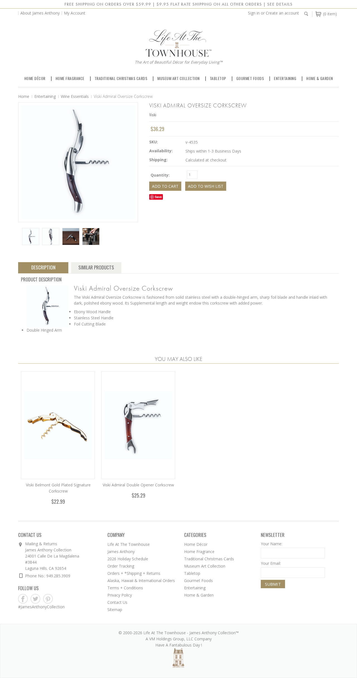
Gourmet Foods (250, 78)
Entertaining (285, 78)
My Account (74, 13)
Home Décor (34, 78)
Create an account (282, 13)
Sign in (254, 13)
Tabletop (218, 78)
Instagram (61, 599)
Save (158, 197)
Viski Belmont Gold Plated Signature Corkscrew (58, 488)
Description (43, 267)
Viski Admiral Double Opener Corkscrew (138, 485)
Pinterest (48, 599)
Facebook (23, 599)
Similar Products (96, 267)
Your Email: (271, 563)
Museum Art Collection (178, 78)
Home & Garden (319, 78)
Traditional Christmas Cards (121, 78)
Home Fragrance (70, 78)
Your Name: (271, 543)
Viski (152, 114)
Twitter (35, 599)
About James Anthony (40, 13)
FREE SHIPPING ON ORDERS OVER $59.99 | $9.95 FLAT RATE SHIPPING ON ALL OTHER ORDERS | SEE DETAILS (178, 4)
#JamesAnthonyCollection (41, 606)
